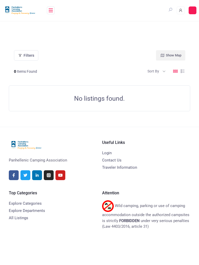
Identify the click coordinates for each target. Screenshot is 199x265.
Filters (29, 55)
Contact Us (112, 160)
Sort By (153, 71)
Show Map (173, 55)
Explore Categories (25, 203)
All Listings (18, 218)
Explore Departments (27, 210)
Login (107, 153)
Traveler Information (119, 167)
